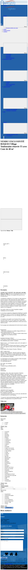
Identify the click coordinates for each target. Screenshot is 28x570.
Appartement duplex (9, 495)
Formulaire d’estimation (11, 110)
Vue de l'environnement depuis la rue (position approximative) (13, 413)
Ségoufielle (7, 476)
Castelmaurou (8, 439)
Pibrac (6, 464)
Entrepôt (7, 496)
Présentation (8, 54)
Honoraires (8, 56)
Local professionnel (9, 500)
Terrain (6, 503)
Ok (4, 568)
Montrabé (7, 459)
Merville (6, 456)
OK (6, 426)
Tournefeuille (8, 480)
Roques (6, 472)
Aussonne (7, 431)
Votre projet (3, 418)
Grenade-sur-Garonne (9, 449)
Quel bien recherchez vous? (12, 134)
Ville (2, 427)
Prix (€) (2, 484)
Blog (4, 111)
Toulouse (7, 479)
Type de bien (3, 490)
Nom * (2, 528)
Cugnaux (7, 444)
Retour (25, 26)
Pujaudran (7, 470)
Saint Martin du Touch (10, 474)
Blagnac (6, 437)
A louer (7, 83)
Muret (6, 460)
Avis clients (8, 55)
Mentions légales (8, 563)
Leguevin (7, 453)
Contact (5, 122)
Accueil (5, 5)
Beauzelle (7, 435)
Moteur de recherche (10, 84)
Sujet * (2, 536)
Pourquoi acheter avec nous (12, 28)
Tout (2, 420)
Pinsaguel (7, 465)
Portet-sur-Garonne (9, 468)
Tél (1, 534)
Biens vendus (9, 85)
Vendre (4, 29)
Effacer (2, 426)
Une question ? (9, 135)
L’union (6, 455)
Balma (6, 433)
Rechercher (9, 507)
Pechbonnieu (7, 463)
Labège (6, 452)
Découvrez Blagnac (10, 58)
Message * (3, 539)
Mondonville (7, 457)
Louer (6, 424)
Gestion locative (6, 30)
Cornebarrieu (8, 442)
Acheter (5, 15)
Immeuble (7, 498)
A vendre (8, 81)
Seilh (6, 478)
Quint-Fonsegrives (9, 471)
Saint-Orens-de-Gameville (10, 475)
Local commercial (9, 499)
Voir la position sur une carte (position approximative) (11, 411)
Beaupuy (7, 434)
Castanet (7, 438)
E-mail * (2, 531)
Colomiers (7, 441)
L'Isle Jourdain (8, 450)
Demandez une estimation (11, 109)
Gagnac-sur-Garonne (9, 448)
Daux (6, 445)
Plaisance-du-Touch (9, 467)
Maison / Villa (8, 502)
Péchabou (7, 461)
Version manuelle (4, 486)
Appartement (7, 494)
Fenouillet (7, 446)
